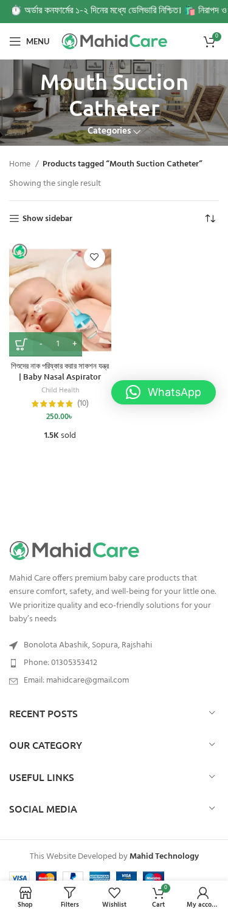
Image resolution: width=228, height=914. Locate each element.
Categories (109, 131)
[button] (163, 392)
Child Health (60, 391)
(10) (83, 404)
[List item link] (114, 663)
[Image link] (114, 551)
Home (20, 164)
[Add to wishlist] (94, 257)
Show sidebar (47, 219)
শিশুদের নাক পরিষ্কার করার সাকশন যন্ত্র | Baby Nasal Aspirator (60, 371)
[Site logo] (115, 41)
